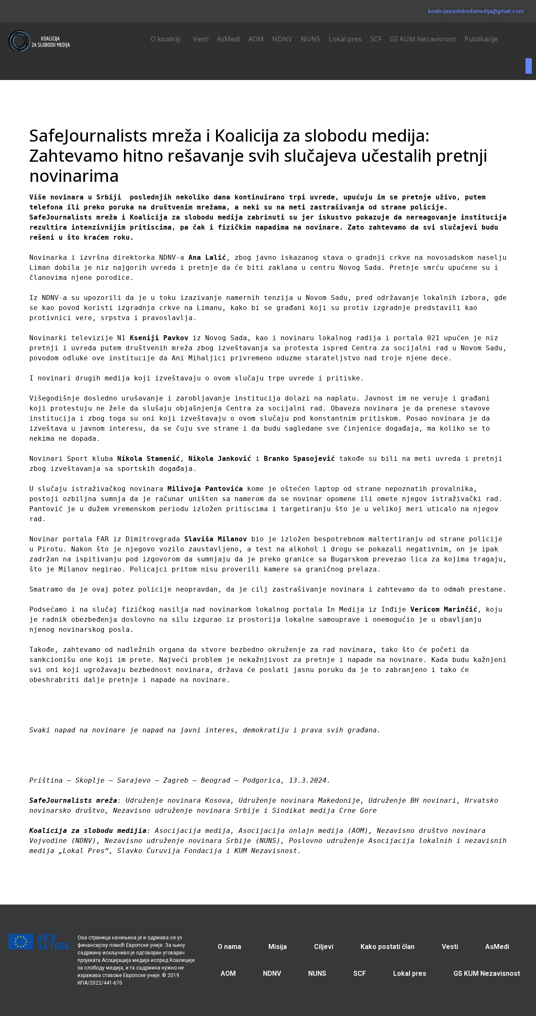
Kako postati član (388, 947)
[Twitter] (22, 9)
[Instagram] (35, 9)
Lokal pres (345, 39)
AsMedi (228, 39)
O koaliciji (165, 39)
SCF (375, 39)
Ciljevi (323, 947)
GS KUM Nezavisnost (423, 39)
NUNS (310, 39)
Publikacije (481, 39)
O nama (229, 947)
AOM (256, 39)
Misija (277, 947)
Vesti (201, 39)
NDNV (282, 39)
